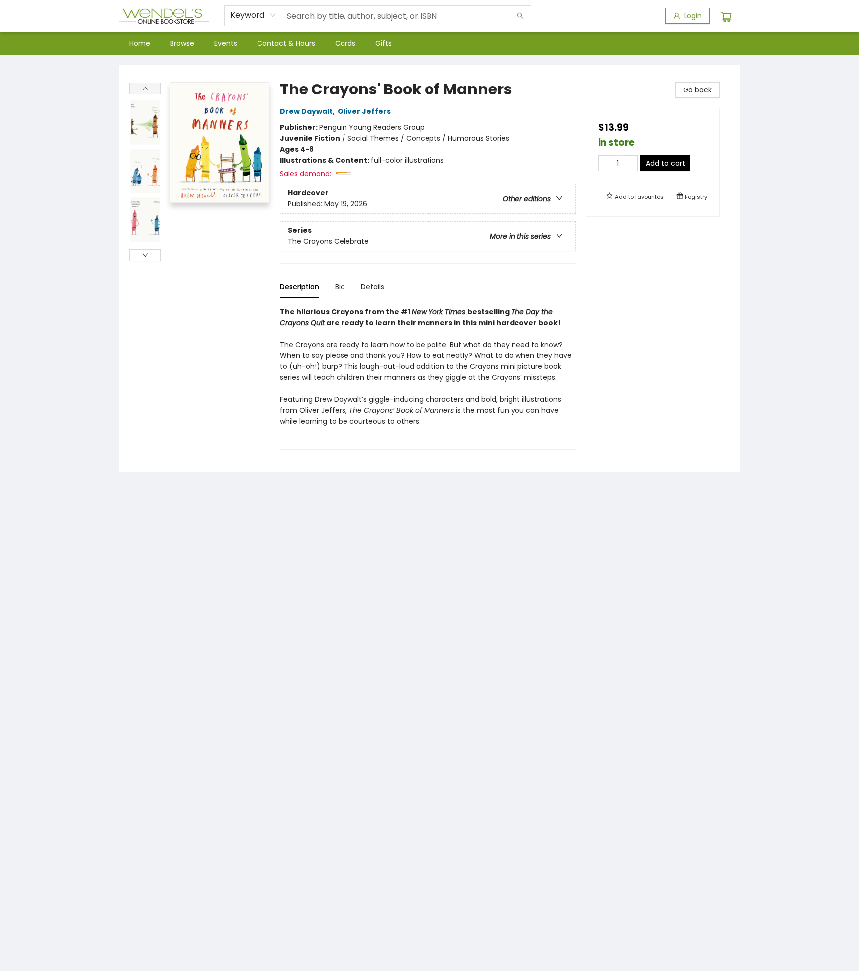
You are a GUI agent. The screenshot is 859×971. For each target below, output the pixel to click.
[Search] (520, 16)
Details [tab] (372, 287)
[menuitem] (139, 43)
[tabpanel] (428, 378)
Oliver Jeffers (364, 111)
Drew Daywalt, (308, 111)
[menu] (429, 43)
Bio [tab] (340, 287)
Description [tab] (299, 287)
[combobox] (253, 15)
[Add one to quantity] (631, 163)
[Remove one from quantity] (605, 163)
